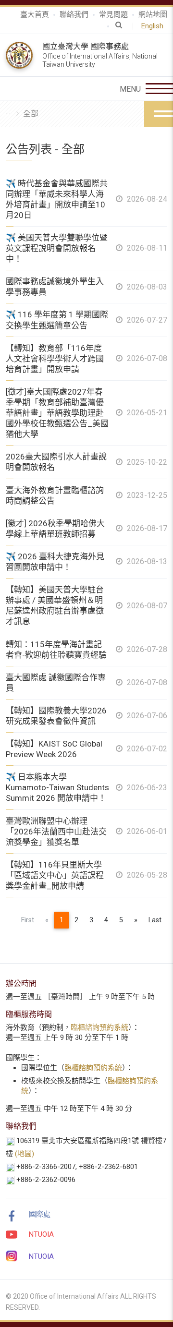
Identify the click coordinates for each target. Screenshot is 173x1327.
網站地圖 (152, 14)
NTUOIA (41, 1234)
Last (154, 920)
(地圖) (24, 1153)
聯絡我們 (74, 14)
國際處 (39, 1214)
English (154, 26)
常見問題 (113, 14)
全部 (30, 113)
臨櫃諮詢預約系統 (99, 1027)
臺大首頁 (34, 14)
